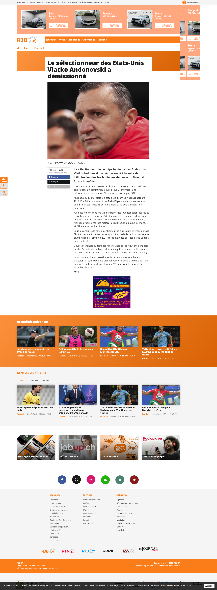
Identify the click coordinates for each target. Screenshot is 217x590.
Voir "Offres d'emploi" (31, 447)
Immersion (54, 517)
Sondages (54, 537)
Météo (86, 510)
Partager (54, 177)
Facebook (62, 479)
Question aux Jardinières (60, 527)
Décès (63, 2)
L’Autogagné (55, 530)
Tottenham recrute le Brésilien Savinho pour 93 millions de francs (159, 352)
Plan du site (52, 568)
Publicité (120, 510)
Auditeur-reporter (193, 2)
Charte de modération (126, 523)
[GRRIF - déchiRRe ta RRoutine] (108, 551)
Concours (54, 540)
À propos (120, 500)
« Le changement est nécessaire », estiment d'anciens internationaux (73, 410)
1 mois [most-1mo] (46, 380)
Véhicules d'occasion (101, 2)
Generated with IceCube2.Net (167, 566)
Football (39, 48)
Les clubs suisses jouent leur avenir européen (33, 350)
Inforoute (40, 2)
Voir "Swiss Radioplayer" (115, 447)
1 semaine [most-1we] (33, 380)
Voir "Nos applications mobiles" (156, 447)
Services (102, 39)
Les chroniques (56, 503)
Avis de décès (88, 523)
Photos (62, 39)
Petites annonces (90, 513)
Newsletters (105, 479)
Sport (26, 48)
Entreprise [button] (32, 2)
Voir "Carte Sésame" (73, 447)
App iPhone (119, 479)
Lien (53, 187)
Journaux (51, 39)
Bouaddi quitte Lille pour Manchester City (114, 350)
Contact (120, 527)
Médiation (121, 520)
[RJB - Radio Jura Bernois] (48, 551)
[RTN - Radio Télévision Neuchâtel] (68, 551)
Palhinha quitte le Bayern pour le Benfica (76, 350)
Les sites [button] (21, 2)
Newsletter (121, 530)
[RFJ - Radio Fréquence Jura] (88, 551)
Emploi (47, 2)
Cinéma (86, 503)
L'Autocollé (54, 533)
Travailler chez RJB (124, 513)
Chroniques (88, 39)
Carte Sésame (72, 2)
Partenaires (121, 517)
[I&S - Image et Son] (128, 551)
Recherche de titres (58, 507)
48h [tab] (21, 380)
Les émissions (55, 500)
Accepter (209, 586)
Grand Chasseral (56, 513)
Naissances (55, 2)
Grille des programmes (59, 510)
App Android (134, 479)
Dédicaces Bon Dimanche (60, 520)
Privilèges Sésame (85, 2)
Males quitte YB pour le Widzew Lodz (35, 409)
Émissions (74, 39)
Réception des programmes (128, 503)
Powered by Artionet (144, 566)
